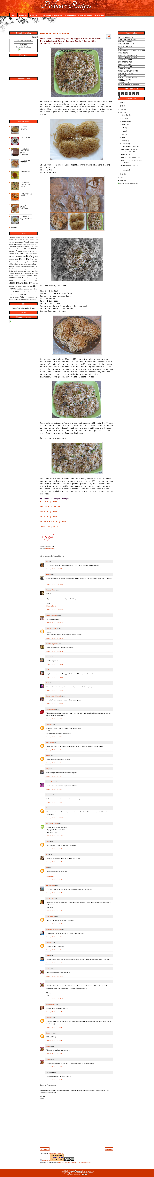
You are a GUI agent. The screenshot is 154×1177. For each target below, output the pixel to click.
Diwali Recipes (33, 253)
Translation (31, 297)
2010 (121, 174)
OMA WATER (26, 171)
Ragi (36, 278)
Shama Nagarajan (51, 615)
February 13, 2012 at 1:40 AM (54, 1080)
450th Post (22, 240)
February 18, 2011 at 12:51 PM (54, 999)
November (125, 115)
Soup (22, 292)
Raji (47, 683)
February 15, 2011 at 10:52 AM (54, 638)
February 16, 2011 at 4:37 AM (54, 910)
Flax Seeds (24, 264)
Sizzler (11, 292)
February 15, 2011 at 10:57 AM (54, 651)
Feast (29, 262)
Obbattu (27, 273)
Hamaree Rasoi (50, 590)
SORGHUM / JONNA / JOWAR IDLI (26, 218)
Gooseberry (30, 264)
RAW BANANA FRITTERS (130, 166)
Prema (48, 841)
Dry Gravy (22, 256)
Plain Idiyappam (48, 501)
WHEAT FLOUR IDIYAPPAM (54, 33)
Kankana (49, 795)
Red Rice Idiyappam (50, 506)
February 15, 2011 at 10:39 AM (54, 584)
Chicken (35, 249)
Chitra (48, 956)
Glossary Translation (52, 15)
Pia (47, 867)
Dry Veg (30, 256)
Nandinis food (50, 916)
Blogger (32, 308)
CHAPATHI (28, 249)
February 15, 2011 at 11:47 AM (54, 703)
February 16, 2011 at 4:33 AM (54, 893)
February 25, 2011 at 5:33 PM (54, 1053)
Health (23, 266)
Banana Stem (26, 244)
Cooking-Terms (85, 15)
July (123, 128)
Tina (47, 854)
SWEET (22, 294)
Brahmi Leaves (34, 246)
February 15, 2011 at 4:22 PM (54, 789)
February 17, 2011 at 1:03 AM (54, 963)
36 (109, 36)
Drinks (17, 256)
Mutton (28, 271)
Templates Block (87, 1173)
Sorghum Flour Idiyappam (53, 522)
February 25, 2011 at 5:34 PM (54, 1066)
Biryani (32, 244)
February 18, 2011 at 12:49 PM (54, 976)
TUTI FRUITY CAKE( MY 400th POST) (25, 184)
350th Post (11, 240)
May (123, 134)
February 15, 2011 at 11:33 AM (54, 690)
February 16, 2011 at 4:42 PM (54, 950)
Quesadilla (26, 278)
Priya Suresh (50, 742)
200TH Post (23, 237)
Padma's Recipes (65, 5)
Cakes (22, 249)
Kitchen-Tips (70, 15)
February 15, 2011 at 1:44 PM (54, 750)
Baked (16, 244)
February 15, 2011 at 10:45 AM (54, 622)
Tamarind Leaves (14, 297)
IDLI (36, 266)
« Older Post (109, 1149)
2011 (121, 112)
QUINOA (31, 278)
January (124, 170)
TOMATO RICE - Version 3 (130, 146)
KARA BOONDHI (126, 154)
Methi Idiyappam (48, 517)
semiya (31, 289)
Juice (31, 269)
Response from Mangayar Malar (17, 286)
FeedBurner (27, 47)
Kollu (11, 271)
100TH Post (12, 237)
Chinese (11, 251)
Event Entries (26, 259)
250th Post (29, 237)
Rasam (11, 280)
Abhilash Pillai (50, 1004)
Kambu (36, 269)
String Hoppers (28, 292)
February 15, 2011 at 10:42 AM (54, 609)
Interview (11, 269)
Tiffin (22, 297)
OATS (22, 273)
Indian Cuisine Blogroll (53, 696)
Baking (20, 244)
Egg (16, 259)
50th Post (33, 240)
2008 (121, 180)
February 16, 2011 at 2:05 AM (54, 848)
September (125, 121)
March (124, 140)
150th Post (17, 237)
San (47, 561)
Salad (18, 289)
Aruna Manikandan (52, 823)
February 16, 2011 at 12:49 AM (54, 835)
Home (13, 15)
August (124, 124)
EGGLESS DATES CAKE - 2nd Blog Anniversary (25, 151)
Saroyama (83, 1174)
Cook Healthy (50, 876)
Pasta (36, 273)
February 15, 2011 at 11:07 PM (54, 818)
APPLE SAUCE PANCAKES (24, 206)
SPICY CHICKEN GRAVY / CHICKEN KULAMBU (130, 150)
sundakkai (35, 292)
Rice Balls (30, 286)
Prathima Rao (50, 898)
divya (48, 769)
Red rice (35, 283)
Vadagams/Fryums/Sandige (25, 299)
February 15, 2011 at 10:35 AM (54, 569)
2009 (121, 177)
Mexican (23, 271)
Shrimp (36, 289)
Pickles (11, 275)
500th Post (28, 240)
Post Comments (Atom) (55, 1153)
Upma (16, 299)
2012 (121, 109)
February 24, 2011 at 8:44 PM (54, 1027)
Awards (26, 242)
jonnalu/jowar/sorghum (22, 269)
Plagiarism (29, 275)
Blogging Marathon (23, 246)
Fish (19, 264)
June (123, 131)
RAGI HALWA (26, 138)
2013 (121, 106)
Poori (36, 275)
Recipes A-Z (35, 15)
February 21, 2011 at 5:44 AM (54, 1012)
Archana (48, 670)
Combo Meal (27, 251)
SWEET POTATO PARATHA (23, 128)
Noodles (17, 273)
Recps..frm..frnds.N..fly (20, 282)
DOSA (11, 256)
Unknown (49, 724)
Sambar (22, 289)
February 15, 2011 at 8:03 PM (54, 802)
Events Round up (20, 262)
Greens (11, 266)
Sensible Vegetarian (52, 644)
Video (34, 299)
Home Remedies (29, 266)
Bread (11, 249)
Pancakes (31, 273)
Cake (18, 249)
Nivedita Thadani (51, 628)
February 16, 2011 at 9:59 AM (54, 924)
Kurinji (48, 657)
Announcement (19, 242)
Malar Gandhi (50, 709)
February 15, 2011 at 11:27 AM (54, 664)
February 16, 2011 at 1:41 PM (54, 937)
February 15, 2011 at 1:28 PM (54, 737)
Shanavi (48, 574)
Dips (26, 253)
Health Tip (99, 15)
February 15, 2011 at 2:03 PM (54, 763)
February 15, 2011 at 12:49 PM (54, 719)
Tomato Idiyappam (49, 527)
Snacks (16, 291)
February (125, 144)
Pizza (16, 275)
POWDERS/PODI (16, 278)
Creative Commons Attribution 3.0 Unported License (74, 1162)
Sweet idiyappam (48, 511)
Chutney (19, 251)
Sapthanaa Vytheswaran (53, 929)
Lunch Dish (17, 271)
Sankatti (27, 289)
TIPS (26, 297)
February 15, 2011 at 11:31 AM (54, 677)
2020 (121, 103)
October (124, 118)
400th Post (17, 240)
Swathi (48, 756)
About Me (23, 15)
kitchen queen (50, 885)
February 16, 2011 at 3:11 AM (54, 862)
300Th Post (35, 237)
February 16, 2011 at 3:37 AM (54, 880)
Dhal (22, 253)
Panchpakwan (50, 782)
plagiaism (22, 275)
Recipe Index (30, 280)
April (123, 137)
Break (15, 249)
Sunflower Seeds (13, 295)
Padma (48, 969)
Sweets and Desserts (32, 295)
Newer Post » (45, 1149)
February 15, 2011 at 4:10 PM (54, 776)
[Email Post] (53, 546)
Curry (17, 253)
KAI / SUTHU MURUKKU (25, 161)
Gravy (35, 264)
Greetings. (17, 266)
